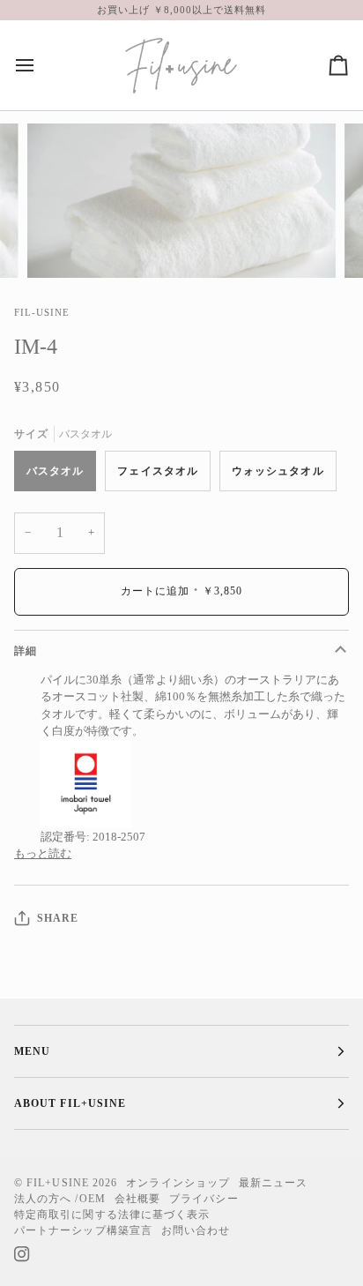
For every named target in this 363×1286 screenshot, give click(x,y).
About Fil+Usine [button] (70, 1103)
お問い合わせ (195, 1230)
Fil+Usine (57, 1183)
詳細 (25, 651)
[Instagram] (22, 1254)
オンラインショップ (178, 1183)
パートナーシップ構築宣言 (83, 1230)
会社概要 (137, 1199)
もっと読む (42, 853)
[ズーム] (60, 244)
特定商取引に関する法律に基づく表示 (112, 1214)
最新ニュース (273, 1183)
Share (57, 918)
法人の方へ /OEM (60, 1199)
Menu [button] (32, 1051)
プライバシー (203, 1199)
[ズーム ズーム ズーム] (181, 200)
